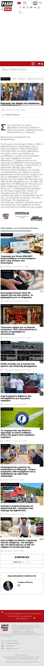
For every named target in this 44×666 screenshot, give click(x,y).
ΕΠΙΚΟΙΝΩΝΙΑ (12, 659)
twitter (24, 7)
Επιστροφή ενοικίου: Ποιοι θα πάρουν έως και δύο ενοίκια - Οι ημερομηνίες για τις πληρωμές (17, 295)
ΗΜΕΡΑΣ (17, 562)
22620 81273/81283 (13, 643)
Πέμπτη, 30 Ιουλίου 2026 (14, 480)
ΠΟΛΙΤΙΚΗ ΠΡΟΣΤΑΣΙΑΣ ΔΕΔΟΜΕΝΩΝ (18, 657)
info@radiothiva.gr (11, 648)
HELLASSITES (33, 662)
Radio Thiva (7, 6)
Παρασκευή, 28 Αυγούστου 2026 (17, 338)
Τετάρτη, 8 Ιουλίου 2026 (14, 514)
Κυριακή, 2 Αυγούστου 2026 (15, 404)
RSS (37, 657)
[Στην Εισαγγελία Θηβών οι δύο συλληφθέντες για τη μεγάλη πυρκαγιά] (22, 384)
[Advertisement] (22, 38)
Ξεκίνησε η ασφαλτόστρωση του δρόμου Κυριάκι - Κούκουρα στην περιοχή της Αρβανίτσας (17, 508)
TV (40, 3)
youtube (31, 7)
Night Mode (40, 63)
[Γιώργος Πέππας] (8, 586)
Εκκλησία (21, 79)
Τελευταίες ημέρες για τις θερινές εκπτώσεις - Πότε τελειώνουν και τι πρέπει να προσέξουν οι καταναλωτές (19, 330)
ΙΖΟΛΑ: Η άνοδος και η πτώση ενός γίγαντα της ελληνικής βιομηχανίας (19, 365)
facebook (20, 7)
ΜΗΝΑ (28, 562)
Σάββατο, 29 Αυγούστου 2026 (16, 267)
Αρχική (4, 68)
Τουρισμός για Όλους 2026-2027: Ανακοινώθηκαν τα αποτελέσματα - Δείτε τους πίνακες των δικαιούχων (19, 259)
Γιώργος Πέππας (25, 582)
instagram (27, 7)
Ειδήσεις (13, 68)
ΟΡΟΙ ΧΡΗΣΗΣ (21, 655)
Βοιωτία (22, 68)
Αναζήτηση (20, 12)
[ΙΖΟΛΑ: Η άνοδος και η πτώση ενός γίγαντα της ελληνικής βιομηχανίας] (22, 352)
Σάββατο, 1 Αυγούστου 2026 (15, 441)
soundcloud (35, 7)
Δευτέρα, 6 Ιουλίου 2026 (14, 551)
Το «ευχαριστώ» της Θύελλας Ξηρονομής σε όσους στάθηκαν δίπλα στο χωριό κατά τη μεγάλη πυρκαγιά (17, 433)
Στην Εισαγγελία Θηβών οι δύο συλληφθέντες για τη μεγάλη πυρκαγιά (16, 398)
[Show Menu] (33, 63)
